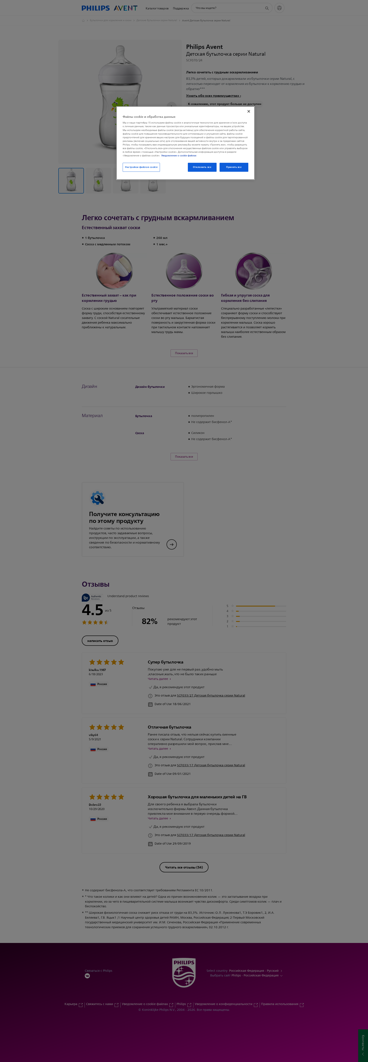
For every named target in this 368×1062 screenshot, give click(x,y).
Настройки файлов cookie (141, 167)
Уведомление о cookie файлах (178, 155)
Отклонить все (202, 167)
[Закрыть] (248, 111)
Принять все (234, 167)
